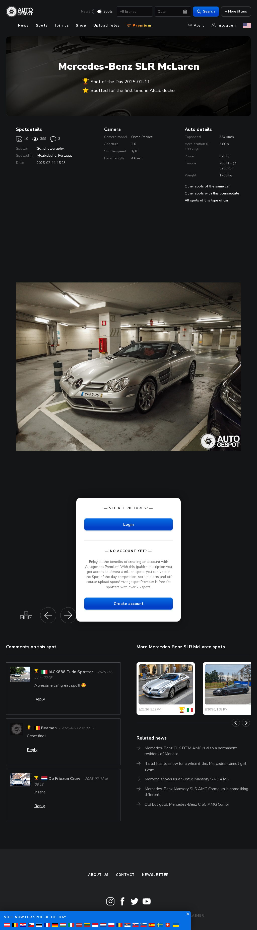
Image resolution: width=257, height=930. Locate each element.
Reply (39, 699)
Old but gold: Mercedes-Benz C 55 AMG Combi (187, 804)
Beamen (49, 728)
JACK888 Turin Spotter (70, 672)
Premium (141, 25)
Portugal (65, 155)
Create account (129, 603)
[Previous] (236, 723)
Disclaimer (192, 915)
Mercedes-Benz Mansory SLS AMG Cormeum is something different (196, 791)
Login (128, 524)
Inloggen (227, 25)
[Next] (246, 723)
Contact (125, 875)
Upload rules (106, 25)
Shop (81, 25)
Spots (108, 11)
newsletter (155, 875)
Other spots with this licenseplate (212, 193)
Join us (62, 25)
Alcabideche (46, 155)
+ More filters (236, 11)
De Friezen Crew (64, 778)
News (85, 11)
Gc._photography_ (51, 148)
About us (98, 875)
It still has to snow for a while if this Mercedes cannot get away (195, 766)
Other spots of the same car (207, 186)
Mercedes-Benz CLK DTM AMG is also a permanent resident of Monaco (191, 751)
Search (209, 11)
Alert (199, 25)
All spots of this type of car (206, 200)
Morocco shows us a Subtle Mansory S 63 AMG (187, 779)
